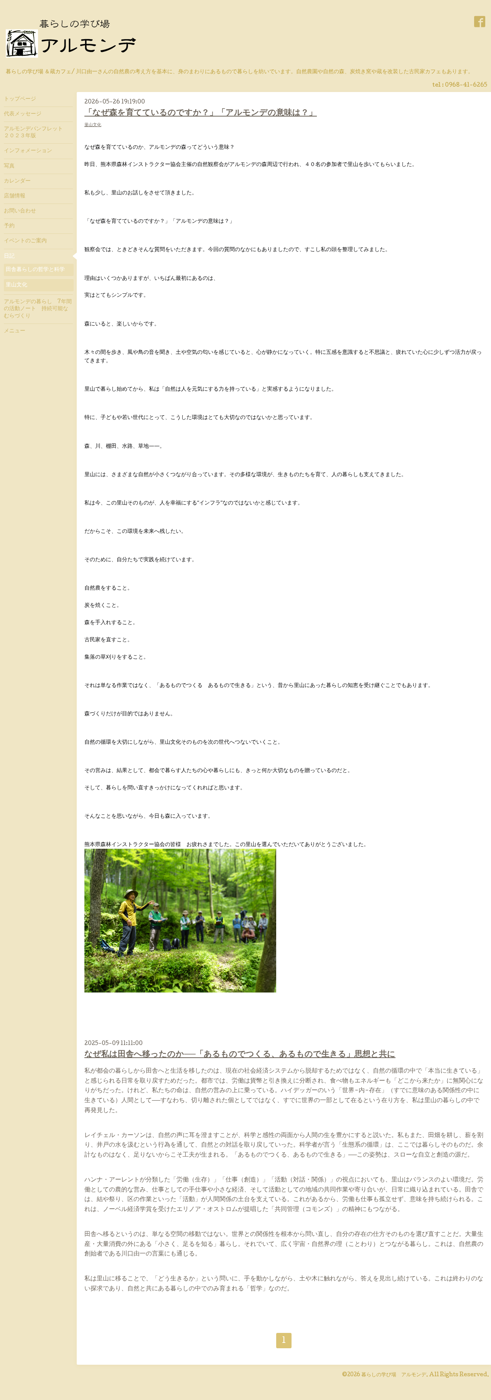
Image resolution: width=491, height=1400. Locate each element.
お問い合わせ (20, 211)
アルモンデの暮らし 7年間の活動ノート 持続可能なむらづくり (38, 309)
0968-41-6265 (466, 85)
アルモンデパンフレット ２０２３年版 (36, 132)
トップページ (20, 99)
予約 (9, 226)
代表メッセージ (25, 114)
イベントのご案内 (25, 241)
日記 (9, 256)
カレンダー (17, 181)
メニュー (14, 331)
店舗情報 (14, 196)
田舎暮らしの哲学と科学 (35, 270)
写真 (9, 166)
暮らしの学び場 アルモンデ (393, 1375)
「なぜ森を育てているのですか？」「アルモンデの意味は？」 (200, 113)
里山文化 (92, 125)
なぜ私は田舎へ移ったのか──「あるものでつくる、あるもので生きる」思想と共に (239, 1054)
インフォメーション (28, 151)
